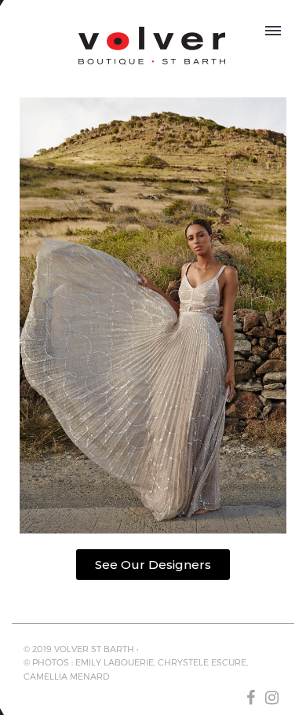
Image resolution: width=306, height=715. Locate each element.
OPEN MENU (273, 28)
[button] (153, 564)
